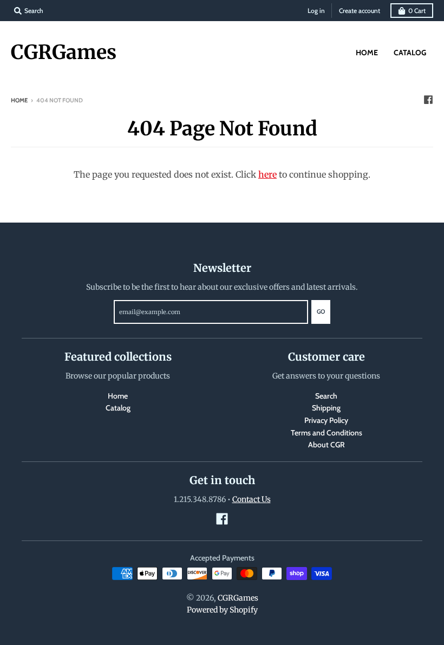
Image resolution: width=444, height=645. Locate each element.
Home (19, 100)
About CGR (326, 444)
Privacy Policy (326, 420)
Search (326, 396)
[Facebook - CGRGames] (428, 100)
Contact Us (251, 499)
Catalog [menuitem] (410, 52)
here (267, 174)
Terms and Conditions (326, 433)
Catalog (118, 408)
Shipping (326, 408)
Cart (417, 10)
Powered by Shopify (222, 610)
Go (321, 311)
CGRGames (63, 52)
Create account (359, 10)
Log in (316, 10)
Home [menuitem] (367, 52)
